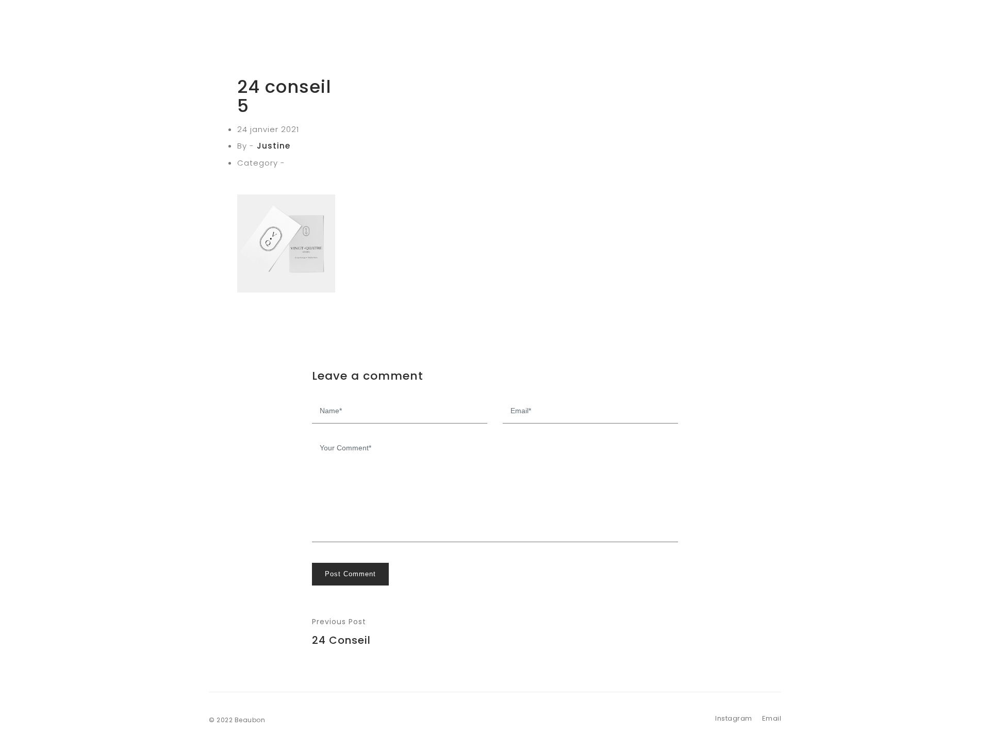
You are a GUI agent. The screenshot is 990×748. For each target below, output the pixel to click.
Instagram (733, 718)
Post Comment (350, 574)
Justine (273, 145)
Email (772, 718)
